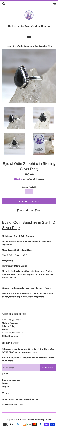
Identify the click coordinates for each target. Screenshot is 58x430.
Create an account (11, 380)
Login (5, 383)
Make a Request (10, 323)
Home (5, 329)
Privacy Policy (9, 326)
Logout (5, 386)
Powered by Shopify (43, 420)
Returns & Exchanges (12, 332)
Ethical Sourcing (10, 336)
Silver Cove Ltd (28, 420)
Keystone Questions (11, 319)
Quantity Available (29, 187)
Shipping (18, 179)
